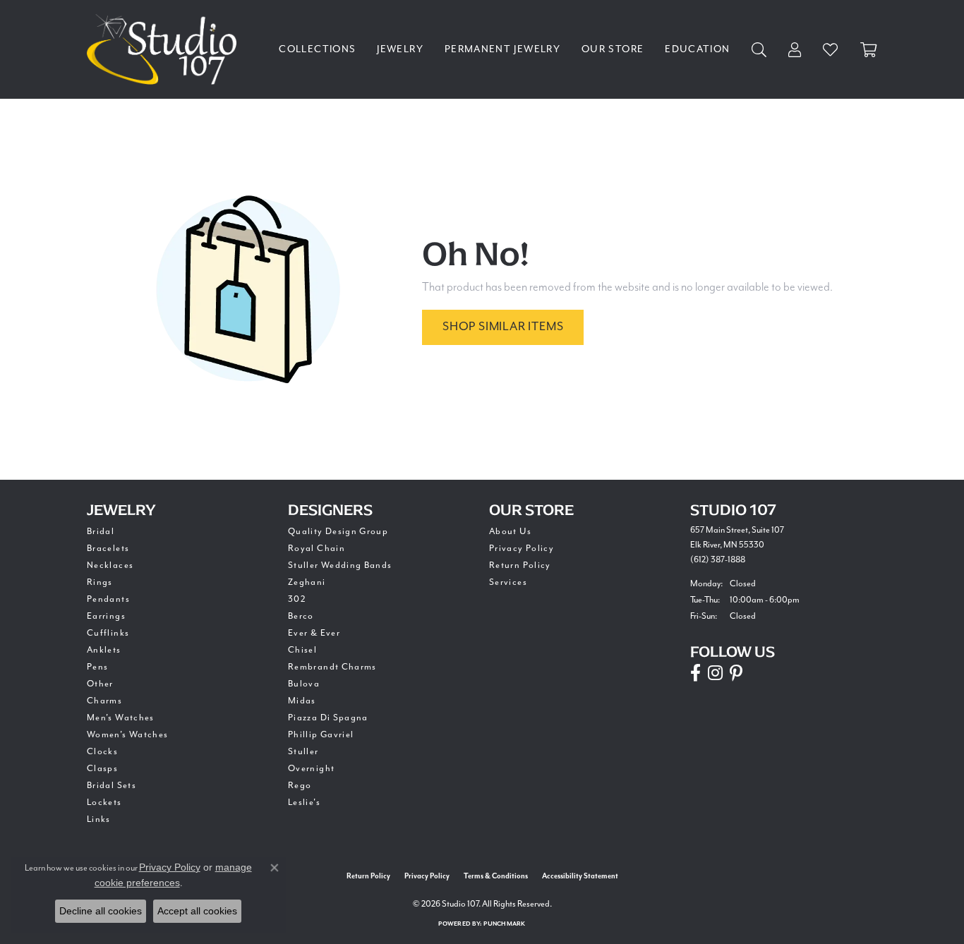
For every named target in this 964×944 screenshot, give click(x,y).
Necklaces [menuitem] (110, 565)
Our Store (613, 49)
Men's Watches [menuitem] (121, 717)
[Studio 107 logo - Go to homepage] (165, 49)
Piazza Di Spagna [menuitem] (328, 717)
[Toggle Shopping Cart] (868, 50)
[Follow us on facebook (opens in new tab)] (695, 673)
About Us (510, 531)
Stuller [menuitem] (303, 751)
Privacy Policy (521, 548)
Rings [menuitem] (100, 582)
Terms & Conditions (496, 876)
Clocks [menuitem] (102, 751)
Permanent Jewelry (502, 49)
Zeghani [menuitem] (307, 582)
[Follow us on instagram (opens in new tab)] (715, 673)
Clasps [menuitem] (102, 768)
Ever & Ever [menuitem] (314, 633)
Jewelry (400, 49)
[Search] (759, 50)
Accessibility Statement (580, 876)
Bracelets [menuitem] (108, 548)
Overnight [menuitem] (311, 768)
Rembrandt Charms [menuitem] (332, 666)
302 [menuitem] (297, 599)
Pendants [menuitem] (108, 599)
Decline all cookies (100, 910)
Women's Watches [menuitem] (127, 734)
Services (508, 582)
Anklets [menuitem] (104, 649)
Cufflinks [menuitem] (108, 633)
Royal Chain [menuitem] (316, 548)
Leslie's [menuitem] (304, 802)
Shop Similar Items (502, 326)
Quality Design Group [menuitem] (338, 531)
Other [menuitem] (100, 683)
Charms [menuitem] (104, 700)
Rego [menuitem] (299, 785)
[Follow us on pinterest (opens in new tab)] (736, 673)
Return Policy (520, 565)
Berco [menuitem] (301, 616)
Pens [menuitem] (97, 666)
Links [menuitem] (99, 819)
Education (697, 49)
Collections (317, 49)
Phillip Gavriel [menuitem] (321, 734)
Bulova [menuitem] (304, 683)
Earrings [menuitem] (106, 616)
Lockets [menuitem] (104, 802)
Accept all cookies (197, 910)
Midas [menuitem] (302, 700)
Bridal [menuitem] (100, 531)
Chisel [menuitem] (302, 649)
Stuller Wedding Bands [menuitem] (340, 565)
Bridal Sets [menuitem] (111, 785)
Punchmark (504, 924)
